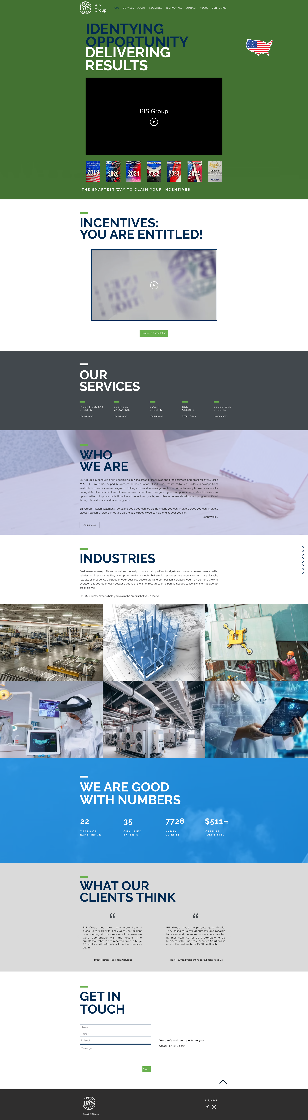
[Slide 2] (154, 964)
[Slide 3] (157, 964)
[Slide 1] (150, 964)
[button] (154, 333)
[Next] (230, 937)
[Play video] (154, 122)
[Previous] (78, 937)
